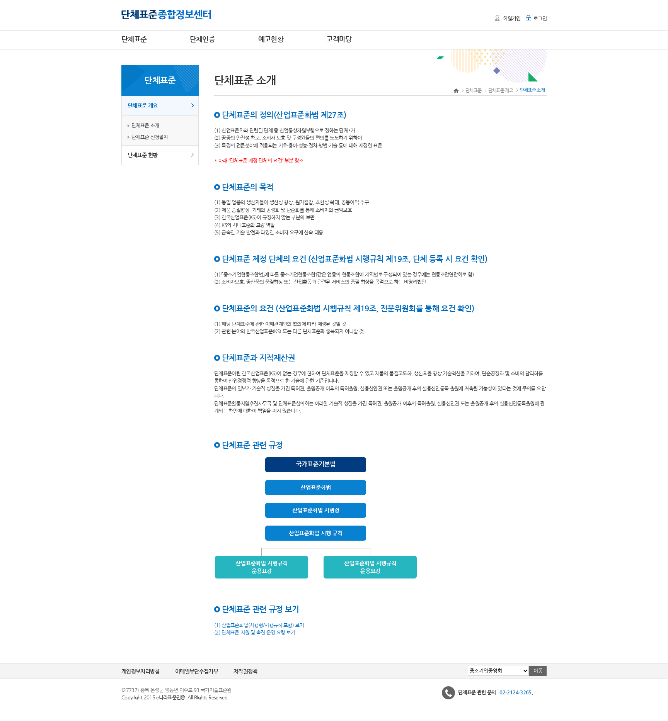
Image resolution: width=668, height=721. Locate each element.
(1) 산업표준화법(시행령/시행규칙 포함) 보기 (259, 625)
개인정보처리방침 (140, 671)
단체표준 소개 (145, 125)
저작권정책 (245, 671)
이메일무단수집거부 (196, 671)
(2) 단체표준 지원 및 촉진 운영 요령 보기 (254, 632)
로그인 (540, 18)
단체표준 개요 (142, 105)
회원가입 (511, 18)
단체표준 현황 (142, 155)
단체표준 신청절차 (149, 137)
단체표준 (473, 90)
